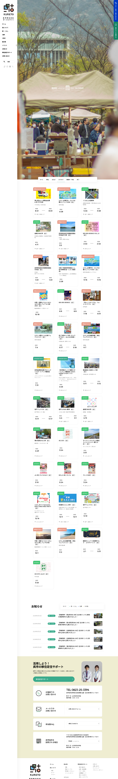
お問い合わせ (6, 56)
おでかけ (61, 179)
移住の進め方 (82, 767)
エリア (52, 772)
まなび (53, 179)
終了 (78, 179)
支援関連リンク (82, 773)
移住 (47, 179)
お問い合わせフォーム (75, 709)
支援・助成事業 (82, 769)
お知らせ (4, 49)
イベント (4, 45)
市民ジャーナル (68, 769)
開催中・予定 (70, 179)
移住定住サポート (7, 52)
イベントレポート (69, 773)
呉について (5, 27)
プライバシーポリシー (98, 770)
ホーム (4, 24)
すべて (41, 179)
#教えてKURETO (73, 723)
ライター (53, 774)
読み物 (4, 42)
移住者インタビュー (69, 771)
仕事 (3, 35)
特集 (66, 767)
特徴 (52, 770)
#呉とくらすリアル (83, 777)
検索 (8, 62)
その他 (86, 606)
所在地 (74, 741)
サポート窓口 (82, 771)
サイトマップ (96, 768)
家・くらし (5, 31)
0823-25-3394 (80, 690)
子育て (4, 38)
